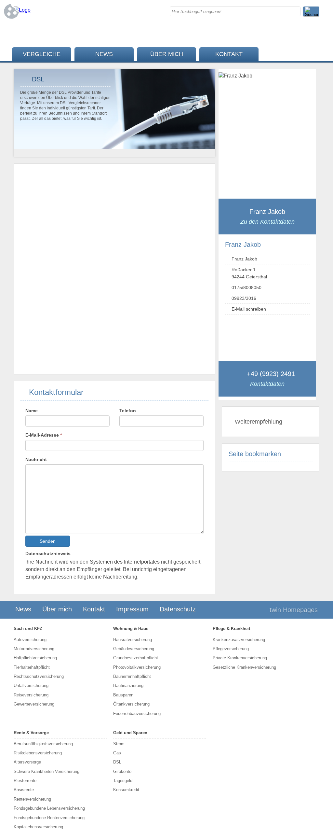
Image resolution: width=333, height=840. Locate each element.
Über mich (166, 54)
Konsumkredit (126, 789)
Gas (117, 752)
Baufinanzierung (128, 685)
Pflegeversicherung (231, 648)
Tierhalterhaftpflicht (32, 667)
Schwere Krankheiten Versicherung (46, 771)
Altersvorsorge (27, 762)
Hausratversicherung (132, 639)
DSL (117, 762)
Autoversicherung (30, 639)
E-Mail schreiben (249, 309)
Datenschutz (178, 609)
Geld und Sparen (130, 732)
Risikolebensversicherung (38, 752)
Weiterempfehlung (258, 421)
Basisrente (24, 789)
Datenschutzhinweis (48, 553)
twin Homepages (294, 609)
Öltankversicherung (131, 704)
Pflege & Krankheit (231, 628)
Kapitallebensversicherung (38, 826)
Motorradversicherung (34, 648)
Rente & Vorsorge (31, 732)
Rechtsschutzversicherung (39, 676)
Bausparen (123, 695)
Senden (48, 541)
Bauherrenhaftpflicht (132, 676)
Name (31, 410)
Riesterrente (25, 780)
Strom (119, 743)
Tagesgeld (122, 780)
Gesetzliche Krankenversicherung (244, 667)
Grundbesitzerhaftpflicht (135, 657)
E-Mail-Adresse (43, 435)
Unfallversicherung (31, 685)
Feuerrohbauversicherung (137, 713)
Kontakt (229, 54)
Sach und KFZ (28, 628)
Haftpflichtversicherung (35, 657)
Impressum (132, 609)
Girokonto (122, 771)
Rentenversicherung (32, 799)
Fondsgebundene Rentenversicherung (49, 817)
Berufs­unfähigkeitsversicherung (43, 743)
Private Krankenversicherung (240, 657)
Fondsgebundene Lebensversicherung (49, 808)
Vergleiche (41, 54)
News (104, 54)
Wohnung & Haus (130, 628)
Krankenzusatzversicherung (239, 639)
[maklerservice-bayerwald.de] (22, 10)
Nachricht (36, 459)
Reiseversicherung (31, 695)
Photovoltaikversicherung (137, 667)
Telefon (127, 410)
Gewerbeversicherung (34, 704)
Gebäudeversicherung (133, 648)
